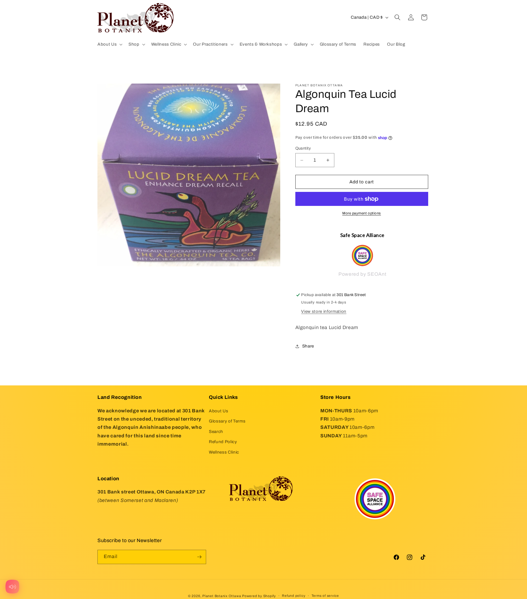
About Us (218, 410)
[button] (109, 44)
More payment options (361, 213)
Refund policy (293, 596)
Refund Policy (223, 441)
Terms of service (325, 596)
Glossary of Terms (227, 421)
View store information (323, 311)
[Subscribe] (199, 557)
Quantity (303, 148)
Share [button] (308, 346)
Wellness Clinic (224, 452)
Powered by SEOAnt (362, 274)
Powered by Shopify (259, 596)
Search (216, 431)
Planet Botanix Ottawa (221, 596)
